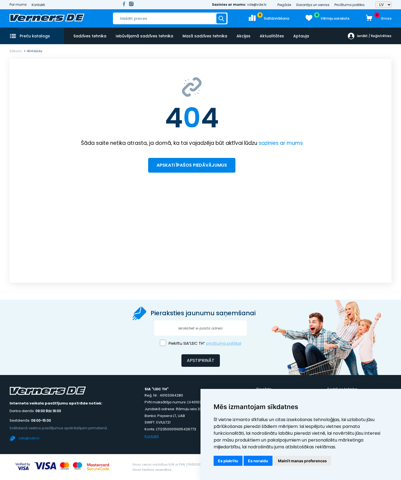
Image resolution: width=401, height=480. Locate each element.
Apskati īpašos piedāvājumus (192, 165)
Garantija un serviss (313, 4)
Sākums (16, 51)
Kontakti (38, 4)
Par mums (18, 4)
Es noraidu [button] (258, 460)
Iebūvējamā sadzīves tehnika (144, 36)
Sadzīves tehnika (89, 36)
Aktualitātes (272, 36)
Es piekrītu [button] (228, 460)
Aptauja (301, 36)
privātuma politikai (223, 343)
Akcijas (243, 36)
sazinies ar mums (281, 143)
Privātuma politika (349, 4)
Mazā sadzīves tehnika (204, 36)
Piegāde (284, 4)
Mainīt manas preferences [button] (302, 460)
